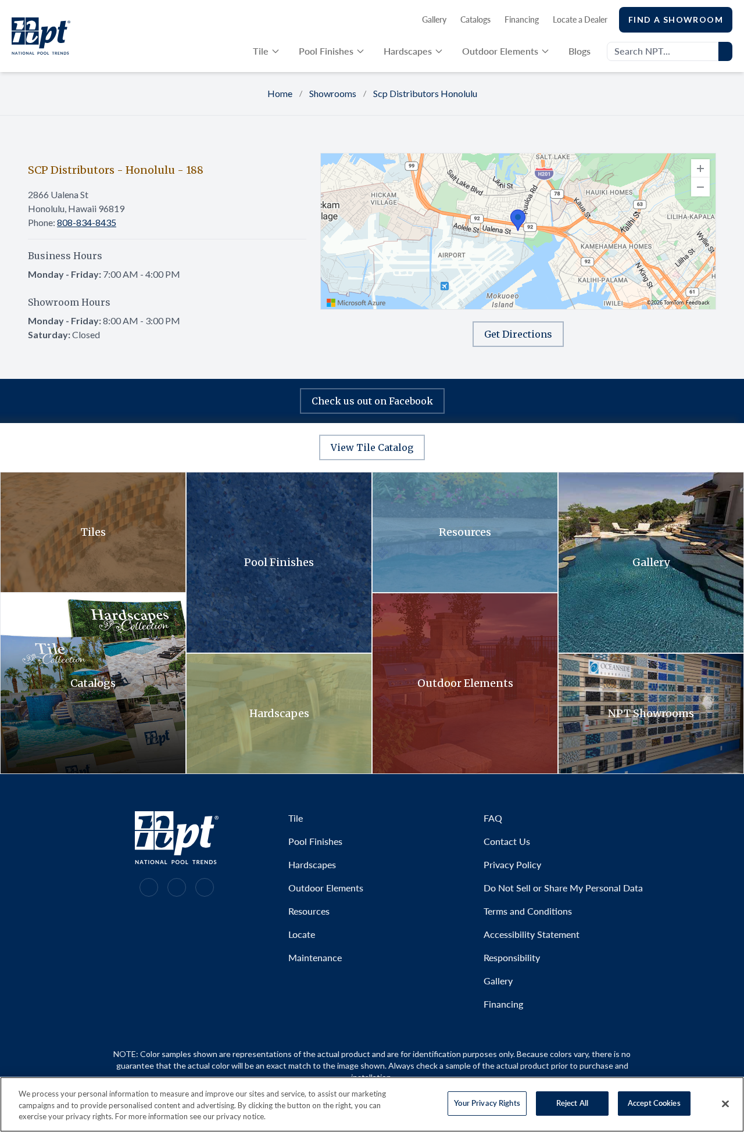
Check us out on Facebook (372, 401)
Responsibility (512, 957)
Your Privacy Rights (487, 1103)
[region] (518, 231)
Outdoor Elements (500, 51)
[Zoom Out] (700, 187)
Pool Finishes (326, 51)
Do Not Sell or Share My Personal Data (563, 888)
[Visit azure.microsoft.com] (356, 303)
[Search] (725, 51)
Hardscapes (408, 51)
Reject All (572, 1103)
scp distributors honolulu (425, 93)
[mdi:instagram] (149, 887)
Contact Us (507, 841)
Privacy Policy (512, 864)
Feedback (698, 302)
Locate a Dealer (580, 19)
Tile (261, 51)
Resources (309, 911)
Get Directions (518, 334)
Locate (301, 934)
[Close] (725, 1103)
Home (279, 93)
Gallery (434, 19)
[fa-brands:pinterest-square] (204, 887)
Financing (522, 19)
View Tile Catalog (372, 447)
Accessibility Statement (532, 934)
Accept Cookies (654, 1103)
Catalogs (475, 19)
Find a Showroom (675, 19)
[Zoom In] (700, 168)
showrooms (332, 93)
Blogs (579, 51)
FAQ (493, 818)
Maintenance (315, 957)
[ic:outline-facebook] (176, 887)
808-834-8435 (86, 222)
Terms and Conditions (528, 911)
